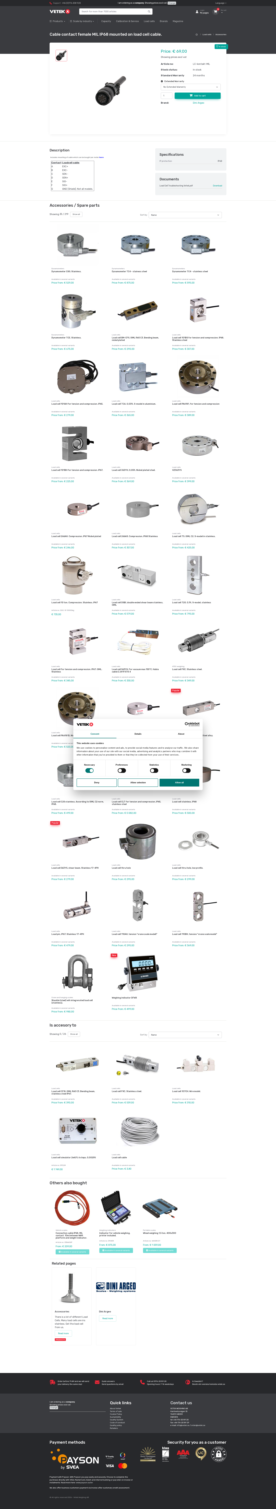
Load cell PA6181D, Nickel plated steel (70, 735)
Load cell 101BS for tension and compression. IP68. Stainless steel (198, 339)
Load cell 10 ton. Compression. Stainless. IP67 (74, 602)
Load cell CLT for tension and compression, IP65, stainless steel (136, 803)
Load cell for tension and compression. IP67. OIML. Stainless (76, 670)
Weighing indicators (107, 1230)
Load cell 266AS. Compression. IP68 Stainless (135, 536)
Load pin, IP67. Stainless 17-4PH (67, 934)
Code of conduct (117, 1422)
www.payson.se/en (84, 1483)
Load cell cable (119, 1157)
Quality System (116, 1420)
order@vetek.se (198, 1425)
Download (217, 186)
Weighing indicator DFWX (124, 998)
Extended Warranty (174, 81)
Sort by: (143, 215)
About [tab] (181, 734)
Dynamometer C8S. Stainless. (66, 271)
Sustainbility (115, 1417)
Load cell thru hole (121, 868)
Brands (164, 21)
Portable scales (149, 1230)
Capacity (106, 21)
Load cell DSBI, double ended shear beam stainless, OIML (137, 603)
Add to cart (200, 95)
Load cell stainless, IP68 (184, 802)
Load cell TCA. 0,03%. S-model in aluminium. (134, 404)
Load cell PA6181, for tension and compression (196, 404)
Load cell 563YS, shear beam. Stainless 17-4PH (75, 868)
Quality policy (116, 1425)
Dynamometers (57, 269)
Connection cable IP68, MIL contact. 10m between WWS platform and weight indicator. (71, 1235)
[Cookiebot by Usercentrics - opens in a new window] (187, 724)
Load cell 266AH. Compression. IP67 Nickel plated (76, 536)
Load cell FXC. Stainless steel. (187, 669)
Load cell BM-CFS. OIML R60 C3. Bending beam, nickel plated (135, 339)
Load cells (149, 21)
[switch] (122, 770)
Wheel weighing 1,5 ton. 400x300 (159, 1233)
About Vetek (115, 1408)
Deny (96, 782)
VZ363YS (177, 470)
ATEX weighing (178, 666)
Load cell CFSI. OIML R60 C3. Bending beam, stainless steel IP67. (73, 1092)
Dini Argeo (198, 102)
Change (171, 3)
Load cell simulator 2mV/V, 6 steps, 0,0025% (73, 1157)
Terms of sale (116, 1411)
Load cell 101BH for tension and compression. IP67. (77, 470)
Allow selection (138, 782)
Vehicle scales (61, 1230)
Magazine (178, 21)
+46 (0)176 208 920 (71, 3)
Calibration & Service (127, 21)
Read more (63, 1333)
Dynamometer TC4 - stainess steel (129, 271)
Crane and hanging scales (62, 997)
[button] (218, 1454)
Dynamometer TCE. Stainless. (66, 338)
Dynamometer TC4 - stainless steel (190, 271)
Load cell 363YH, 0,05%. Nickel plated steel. (133, 470)
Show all (76, 214)
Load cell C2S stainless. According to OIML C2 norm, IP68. (77, 803)
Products (58, 21)
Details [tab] (138, 734)
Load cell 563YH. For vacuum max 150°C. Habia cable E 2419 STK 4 (135, 670)
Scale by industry (82, 21)
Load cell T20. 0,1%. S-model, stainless (191, 602)
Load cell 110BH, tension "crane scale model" (194, 934)
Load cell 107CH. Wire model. (186, 1091)
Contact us (181, 1402)
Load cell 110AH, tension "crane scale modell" (134, 934)
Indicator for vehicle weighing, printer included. (114, 1234)
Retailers (114, 1428)
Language (220, 3)
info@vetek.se (183, 1425)
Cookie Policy (116, 1414)
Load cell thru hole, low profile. (187, 868)
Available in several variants (73, 1252)
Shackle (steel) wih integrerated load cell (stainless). (72, 1001)
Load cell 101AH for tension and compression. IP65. (77, 404)
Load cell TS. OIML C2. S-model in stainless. (193, 536)
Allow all (179, 782)
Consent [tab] (95, 734)
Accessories (220, 34)
